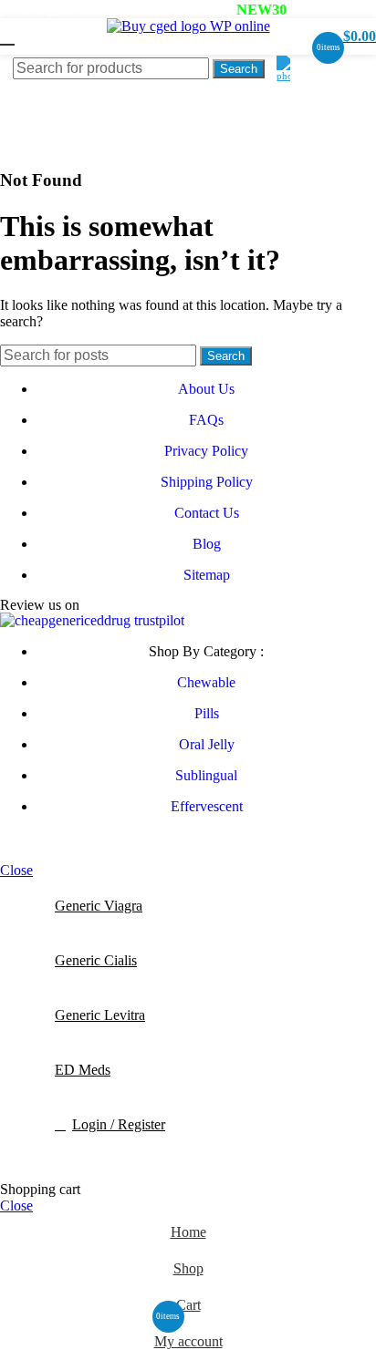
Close (16, 870)
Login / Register (118, 1124)
